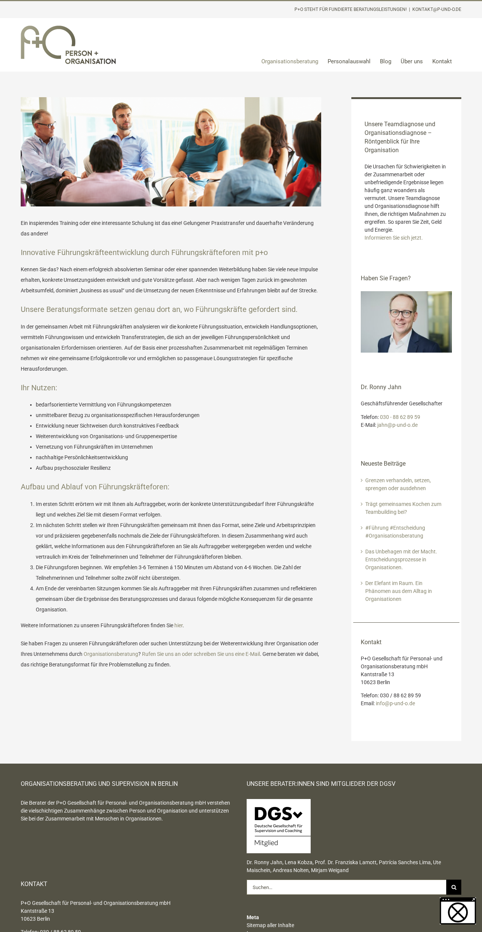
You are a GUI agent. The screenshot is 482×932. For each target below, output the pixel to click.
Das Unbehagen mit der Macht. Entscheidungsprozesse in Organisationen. (401, 559)
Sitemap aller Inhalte (270, 925)
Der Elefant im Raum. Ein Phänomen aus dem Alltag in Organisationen (398, 591)
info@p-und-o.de (395, 703)
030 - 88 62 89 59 (400, 417)
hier (178, 625)
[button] (458, 910)
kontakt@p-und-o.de (436, 9)
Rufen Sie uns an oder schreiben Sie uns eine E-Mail (201, 654)
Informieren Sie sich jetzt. (394, 238)
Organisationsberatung (111, 654)
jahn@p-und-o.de (397, 425)
